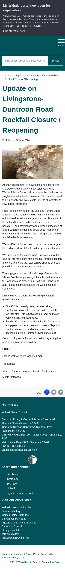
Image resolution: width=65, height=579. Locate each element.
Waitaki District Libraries (15, 515)
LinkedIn (11, 488)
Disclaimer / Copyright (13, 554)
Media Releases (11, 377)
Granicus (58, 562)
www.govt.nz (18, 557)
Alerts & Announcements (16, 371)
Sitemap (6, 557)
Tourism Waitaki (10, 534)
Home (8, 75)
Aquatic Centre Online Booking (19, 522)
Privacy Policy (32, 554)
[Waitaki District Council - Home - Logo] (20, 43)
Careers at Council (12, 526)
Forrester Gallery (11, 511)
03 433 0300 (18, 446)
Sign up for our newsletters (21, 493)
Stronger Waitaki (11, 530)
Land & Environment (44, 371)
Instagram (12, 479)
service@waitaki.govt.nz (23, 449)
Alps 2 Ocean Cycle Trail (15, 537)
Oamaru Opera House (14, 518)
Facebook (12, 474)
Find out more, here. (14, 31)
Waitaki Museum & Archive (16, 507)
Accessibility (47, 554)
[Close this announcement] (61, 3)
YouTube (12, 483)
